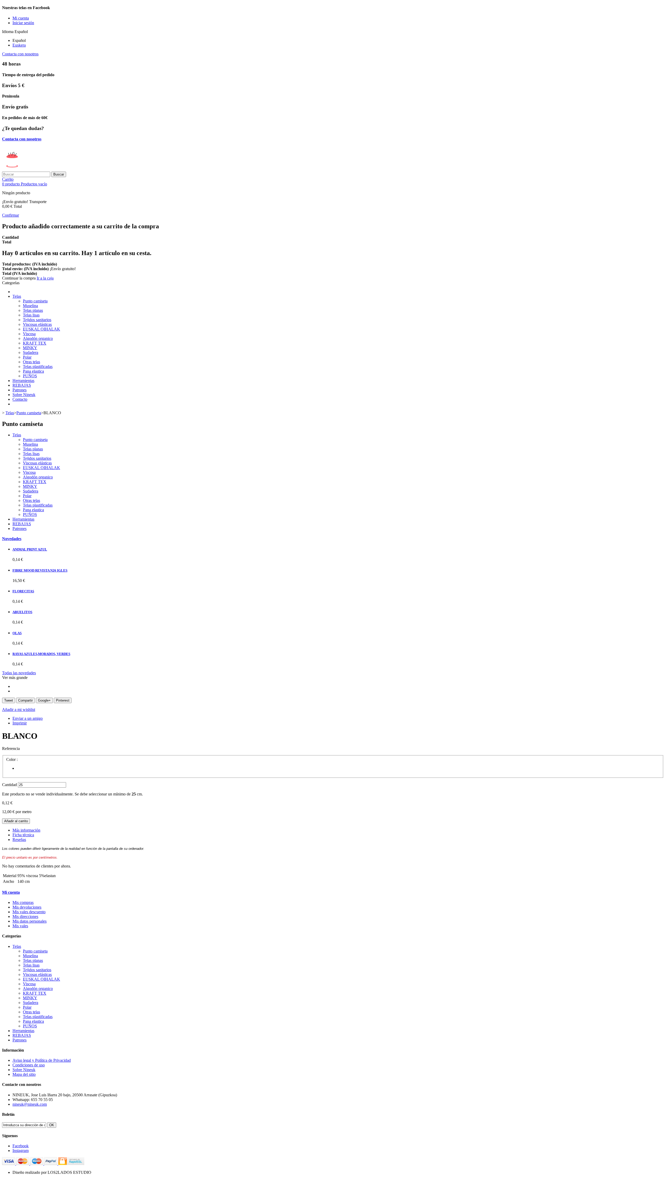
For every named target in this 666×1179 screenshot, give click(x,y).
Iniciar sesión (23, 23)
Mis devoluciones (26, 907)
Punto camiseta (35, 301)
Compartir (25, 700)
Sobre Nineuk (23, 394)
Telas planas (33, 310)
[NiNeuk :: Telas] (42, 169)
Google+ (44, 700)
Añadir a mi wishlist (18, 709)
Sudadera (30, 352)
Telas (16, 296)
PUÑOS (30, 376)
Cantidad (9, 784)
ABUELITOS (22, 612)
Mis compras (23, 902)
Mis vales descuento (29, 912)
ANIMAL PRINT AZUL (29, 549)
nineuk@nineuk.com (29, 1104)
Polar (27, 357)
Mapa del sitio (24, 1074)
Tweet (8, 700)
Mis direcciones (25, 916)
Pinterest (62, 700)
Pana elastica (33, 371)
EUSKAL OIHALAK (41, 329)
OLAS (17, 633)
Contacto (19, 399)
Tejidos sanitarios (37, 320)
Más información (26, 830)
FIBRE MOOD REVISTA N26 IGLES (39, 570)
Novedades (11, 538)
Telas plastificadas (38, 366)
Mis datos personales (29, 921)
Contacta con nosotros (20, 54)
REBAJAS (21, 385)
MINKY (30, 348)
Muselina (30, 305)
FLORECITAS (23, 591)
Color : (12, 759)
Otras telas (31, 362)
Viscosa (29, 334)
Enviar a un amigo (27, 718)
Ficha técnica (23, 835)
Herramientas (23, 380)
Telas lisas (31, 315)
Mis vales (20, 926)
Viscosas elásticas (37, 324)
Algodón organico (38, 338)
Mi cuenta (11, 892)
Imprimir (19, 723)
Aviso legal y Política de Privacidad (41, 1060)
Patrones (19, 390)
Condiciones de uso (28, 1065)
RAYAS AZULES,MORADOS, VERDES (41, 654)
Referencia (11, 748)
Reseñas (19, 839)
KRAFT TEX (34, 343)
